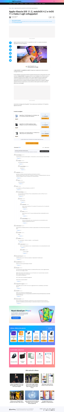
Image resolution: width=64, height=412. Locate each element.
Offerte (43, 3)
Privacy (50, 408)
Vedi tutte (50, 328)
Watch (26, 3)
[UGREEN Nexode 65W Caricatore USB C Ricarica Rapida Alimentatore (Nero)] (29, 333)
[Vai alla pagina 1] (28, 343)
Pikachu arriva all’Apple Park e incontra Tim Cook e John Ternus (17, 402)
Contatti (44, 408)
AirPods (21, 3)
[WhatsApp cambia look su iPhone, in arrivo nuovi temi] (47, 378)
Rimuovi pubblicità (32, 38)
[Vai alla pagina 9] (35, 343)
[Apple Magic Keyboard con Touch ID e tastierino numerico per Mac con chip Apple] (36, 333)
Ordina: (43, 147)
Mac (17, 3)
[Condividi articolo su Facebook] (10, 42)
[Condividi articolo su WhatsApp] (10, 57)
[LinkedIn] (52, 410)
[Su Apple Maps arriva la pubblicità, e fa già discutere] (47, 395)
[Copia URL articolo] (10, 60)
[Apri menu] (21, 1)
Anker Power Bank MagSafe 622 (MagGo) (51, 337)
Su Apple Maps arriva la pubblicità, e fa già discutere (47, 402)
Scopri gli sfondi (15, 317)
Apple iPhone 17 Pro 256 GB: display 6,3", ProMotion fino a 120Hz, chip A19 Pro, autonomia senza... (29, 133)
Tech (40, 3)
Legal (47, 408)
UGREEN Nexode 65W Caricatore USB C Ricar (28, 337)
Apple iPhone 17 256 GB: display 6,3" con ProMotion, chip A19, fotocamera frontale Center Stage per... (29, 116)
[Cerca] (11, 1)
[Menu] (10, 1)
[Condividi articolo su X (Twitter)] (10, 46)
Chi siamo (41, 408)
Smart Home (31, 3)
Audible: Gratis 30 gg (21, 337)
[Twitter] (45, 410)
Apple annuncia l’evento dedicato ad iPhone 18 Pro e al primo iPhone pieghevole (32, 402)
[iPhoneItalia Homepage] (17, 1)
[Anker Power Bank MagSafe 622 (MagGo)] (51, 333)
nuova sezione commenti (18, 22)
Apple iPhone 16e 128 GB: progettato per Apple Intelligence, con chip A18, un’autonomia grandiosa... (28, 124)
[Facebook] (43, 410)
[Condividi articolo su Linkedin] (10, 50)
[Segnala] (20, 158)
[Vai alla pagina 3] (30, 343)
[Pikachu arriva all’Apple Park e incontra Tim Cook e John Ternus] (17, 395)
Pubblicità (53, 408)
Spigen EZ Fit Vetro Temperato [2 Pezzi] (43, 337)
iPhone (10, 3)
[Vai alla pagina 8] (34, 343)
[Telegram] (51, 410)
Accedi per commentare (44, 151)
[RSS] (54, 410)
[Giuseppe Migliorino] (10, 17)
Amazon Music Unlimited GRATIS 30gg (13, 337)
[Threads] (49, 410)
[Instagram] (48, 410)
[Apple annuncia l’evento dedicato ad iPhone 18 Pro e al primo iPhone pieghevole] (32, 395)
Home (10, 8)
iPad (14, 3)
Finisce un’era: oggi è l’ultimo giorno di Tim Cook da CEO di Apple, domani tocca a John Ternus (32, 386)
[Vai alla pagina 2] (29, 343)
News (13, 8)
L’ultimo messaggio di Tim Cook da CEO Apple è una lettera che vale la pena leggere (16, 385)
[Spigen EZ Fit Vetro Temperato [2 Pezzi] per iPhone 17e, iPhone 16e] (44, 333)
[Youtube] (46, 410)
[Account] (54, 1)
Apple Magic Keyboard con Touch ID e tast (36, 337)
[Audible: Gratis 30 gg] (21, 333)
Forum (37, 3)
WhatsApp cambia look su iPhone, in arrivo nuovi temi (47, 385)
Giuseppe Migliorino (14, 16)
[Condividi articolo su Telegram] (10, 53)
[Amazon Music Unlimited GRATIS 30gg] (13, 333)
